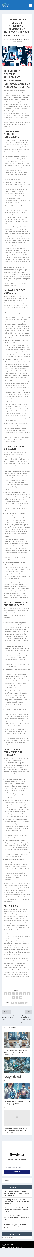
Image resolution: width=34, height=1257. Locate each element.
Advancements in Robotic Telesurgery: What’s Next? (13, 1077)
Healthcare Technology (20, 39)
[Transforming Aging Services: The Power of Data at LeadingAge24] (17, 1118)
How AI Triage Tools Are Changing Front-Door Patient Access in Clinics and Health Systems (17, 1193)
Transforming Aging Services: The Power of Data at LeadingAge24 (15, 1129)
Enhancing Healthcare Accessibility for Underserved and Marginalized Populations (16, 1225)
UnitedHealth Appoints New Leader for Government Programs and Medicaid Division (16, 1209)
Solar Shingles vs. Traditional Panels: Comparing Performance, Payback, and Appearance (16, 1201)
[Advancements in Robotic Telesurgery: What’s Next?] (17, 1065)
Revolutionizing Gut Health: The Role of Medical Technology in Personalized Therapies (17, 1103)
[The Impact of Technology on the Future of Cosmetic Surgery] (17, 1040)
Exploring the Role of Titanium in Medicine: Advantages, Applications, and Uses (17, 1217)
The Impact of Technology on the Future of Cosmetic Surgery (15, 1051)
